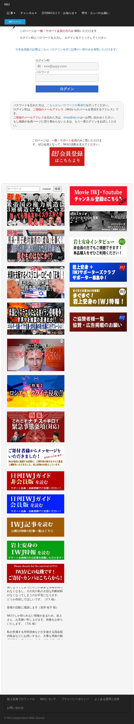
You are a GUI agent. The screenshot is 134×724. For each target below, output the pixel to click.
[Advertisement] (35, 666)
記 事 (10, 13)
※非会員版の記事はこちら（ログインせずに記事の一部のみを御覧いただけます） (67, 49)
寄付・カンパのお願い (96, 13)
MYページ (15, 21)
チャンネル (27, 13)
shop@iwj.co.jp (73, 117)
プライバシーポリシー (75, 699)
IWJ (7, 4)
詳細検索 (46, 189)
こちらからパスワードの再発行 (66, 105)
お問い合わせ (15, 707)
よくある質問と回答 (107, 699)
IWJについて (48, 699)
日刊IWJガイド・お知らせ (58, 13)
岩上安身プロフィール (21, 699)
